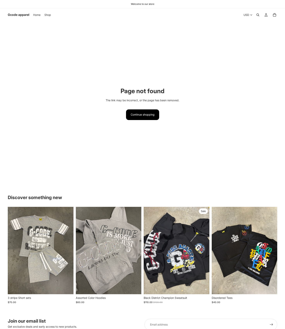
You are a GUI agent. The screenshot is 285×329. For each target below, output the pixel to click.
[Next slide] (67, 250)
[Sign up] (271, 324)
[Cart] (274, 15)
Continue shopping (143, 114)
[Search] (258, 15)
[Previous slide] (13, 250)
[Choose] (67, 288)
